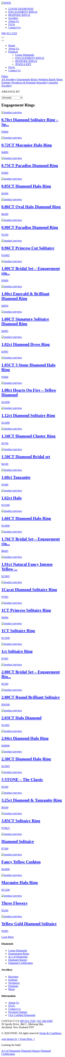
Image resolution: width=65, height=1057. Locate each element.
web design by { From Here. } (18, 1039)
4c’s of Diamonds (18, 956)
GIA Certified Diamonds (21, 1015)
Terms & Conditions (50, 1033)
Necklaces (14, 982)
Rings (59, 79)
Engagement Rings (27, 79)
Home (11, 45)
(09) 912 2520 (9, 33)
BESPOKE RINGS (19, 15)
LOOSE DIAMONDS (20, 8)
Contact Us (14, 27)
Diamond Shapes (17, 959)
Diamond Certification (20, 963)
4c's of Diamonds (10, 1050)
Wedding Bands (47, 79)
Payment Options (17, 1012)
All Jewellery (8, 79)
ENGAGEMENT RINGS (22, 11)
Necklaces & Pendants (23, 82)
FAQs (11, 24)
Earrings (6, 82)
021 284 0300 (45, 1021)
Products (13, 51)
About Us (13, 21)
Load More (7, 937)
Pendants (13, 986)
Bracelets (42, 82)
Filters (4, 76)
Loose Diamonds (24, 54)
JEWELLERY (23, 64)
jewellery (13, 18)
